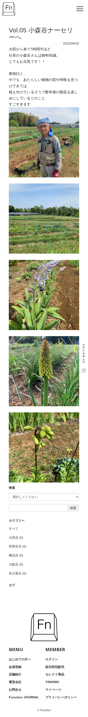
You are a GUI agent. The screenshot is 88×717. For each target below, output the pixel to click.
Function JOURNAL (24, 697)
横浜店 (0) (16, 555)
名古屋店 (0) (17, 573)
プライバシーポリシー (61, 697)
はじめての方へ (20, 659)
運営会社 (15, 682)
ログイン (51, 659)
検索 (73, 508)
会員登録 (15, 667)
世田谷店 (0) (17, 546)
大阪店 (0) (16, 564)
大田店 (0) (16, 537)
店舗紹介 (15, 674)
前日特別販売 (54, 667)
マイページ (53, 689)
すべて (13, 528)
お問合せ (15, 689)
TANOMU (52, 682)
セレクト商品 (54, 674)
